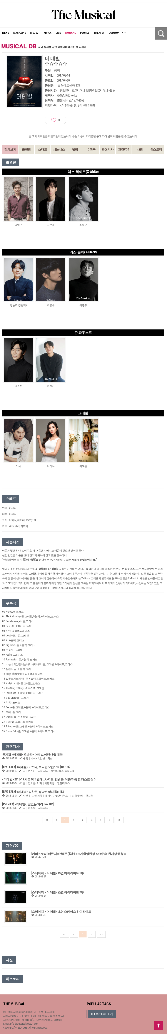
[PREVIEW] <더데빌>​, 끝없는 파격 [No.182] (27, 804)
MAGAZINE (19, 32)
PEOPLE (84, 32)
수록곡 (91, 149)
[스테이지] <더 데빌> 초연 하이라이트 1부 (57, 873)
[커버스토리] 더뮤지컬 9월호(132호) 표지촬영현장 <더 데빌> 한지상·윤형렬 (79, 853)
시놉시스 (59, 149)
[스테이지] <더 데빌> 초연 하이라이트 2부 (57, 892)
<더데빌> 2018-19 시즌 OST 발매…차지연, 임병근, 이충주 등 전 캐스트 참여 (49, 779)
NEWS (5, 32)
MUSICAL (70, 32)
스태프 (42, 149)
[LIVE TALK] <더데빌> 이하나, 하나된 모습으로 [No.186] (36, 767)
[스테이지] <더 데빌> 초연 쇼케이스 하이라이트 (61, 911)
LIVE (58, 32)
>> (119, 820)
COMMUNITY (116, 32)
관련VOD (123, 149)
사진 (140, 149)
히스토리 (156, 149)
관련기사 (107, 149)
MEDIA (34, 32)
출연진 (26, 149)
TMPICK (46, 32)
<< (46, 820)
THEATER (99, 32)
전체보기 (10, 149)
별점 (75, 149)
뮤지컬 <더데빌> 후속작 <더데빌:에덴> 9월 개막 (32, 754)
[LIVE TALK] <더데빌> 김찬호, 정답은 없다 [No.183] (33, 791)
